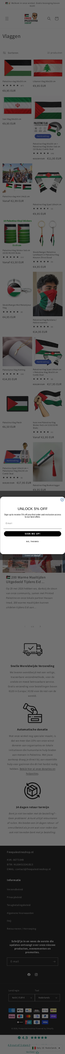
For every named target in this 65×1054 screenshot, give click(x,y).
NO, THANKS (32, 542)
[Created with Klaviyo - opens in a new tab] (32, 555)
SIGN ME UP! (32, 534)
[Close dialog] (62, 499)
